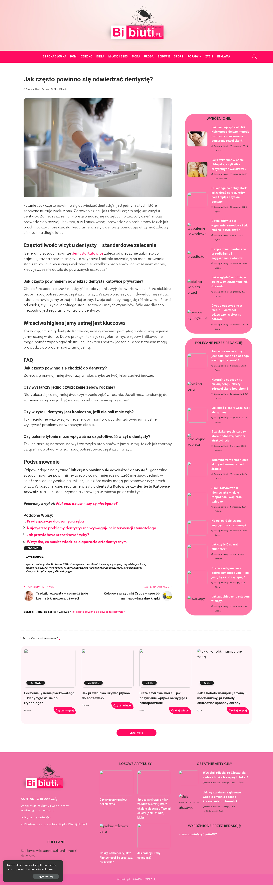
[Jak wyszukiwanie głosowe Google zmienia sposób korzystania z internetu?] (189, 801)
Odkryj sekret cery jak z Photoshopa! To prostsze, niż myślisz (116, 857)
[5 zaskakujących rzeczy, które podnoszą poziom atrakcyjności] (197, 441)
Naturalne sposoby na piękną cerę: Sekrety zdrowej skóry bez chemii (229, 384)
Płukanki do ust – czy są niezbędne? (86, 504)
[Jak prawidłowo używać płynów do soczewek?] (108, 668)
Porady (218, 450)
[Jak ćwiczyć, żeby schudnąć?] (154, 836)
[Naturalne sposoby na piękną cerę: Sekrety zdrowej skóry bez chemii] (197, 389)
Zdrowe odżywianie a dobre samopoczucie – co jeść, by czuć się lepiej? (230, 572)
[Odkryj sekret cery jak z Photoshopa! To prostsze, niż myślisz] (116, 836)
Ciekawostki (212, 811)
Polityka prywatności (36, 817)
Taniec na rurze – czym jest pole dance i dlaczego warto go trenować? (230, 356)
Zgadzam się (46, 876)
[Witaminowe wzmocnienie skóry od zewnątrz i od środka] (197, 469)
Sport (217, 211)
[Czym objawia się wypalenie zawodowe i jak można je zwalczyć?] (197, 230)
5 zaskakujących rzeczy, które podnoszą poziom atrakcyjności (228, 436)
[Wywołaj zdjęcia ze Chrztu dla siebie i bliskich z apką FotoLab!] (189, 777)
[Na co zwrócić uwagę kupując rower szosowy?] (197, 528)
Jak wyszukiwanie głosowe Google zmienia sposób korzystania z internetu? (222, 797)
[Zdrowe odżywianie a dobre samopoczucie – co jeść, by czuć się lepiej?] (197, 577)
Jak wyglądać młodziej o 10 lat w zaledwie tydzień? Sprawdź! (229, 282)
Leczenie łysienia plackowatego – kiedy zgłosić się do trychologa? (49, 698)
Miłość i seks (221, 179)
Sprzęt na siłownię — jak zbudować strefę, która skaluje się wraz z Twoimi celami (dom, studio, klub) (154, 808)
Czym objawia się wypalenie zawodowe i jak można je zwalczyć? (229, 225)
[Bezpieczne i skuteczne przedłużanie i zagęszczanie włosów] (197, 258)
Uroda (218, 151)
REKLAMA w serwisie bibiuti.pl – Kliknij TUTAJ (54, 824)
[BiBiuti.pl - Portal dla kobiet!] (136, 25)
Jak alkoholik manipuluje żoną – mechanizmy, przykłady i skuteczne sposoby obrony (222, 698)
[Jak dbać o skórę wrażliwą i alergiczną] (197, 415)
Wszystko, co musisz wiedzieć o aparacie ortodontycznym (77, 542)
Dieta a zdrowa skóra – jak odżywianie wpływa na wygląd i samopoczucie (163, 698)
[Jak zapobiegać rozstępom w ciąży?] (197, 603)
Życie (217, 240)
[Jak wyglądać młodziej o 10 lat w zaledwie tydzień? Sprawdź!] (197, 286)
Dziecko (218, 511)
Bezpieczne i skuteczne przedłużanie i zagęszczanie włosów (228, 253)
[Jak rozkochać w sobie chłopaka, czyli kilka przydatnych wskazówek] (197, 169)
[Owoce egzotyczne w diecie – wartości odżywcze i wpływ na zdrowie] (197, 317)
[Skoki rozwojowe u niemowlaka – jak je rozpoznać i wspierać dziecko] (197, 499)
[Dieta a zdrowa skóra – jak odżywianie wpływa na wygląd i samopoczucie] (165, 668)
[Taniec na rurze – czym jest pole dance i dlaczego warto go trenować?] (197, 360)
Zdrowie (63, 89)
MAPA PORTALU (144, 879)
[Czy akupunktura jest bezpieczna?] (116, 782)
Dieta (217, 329)
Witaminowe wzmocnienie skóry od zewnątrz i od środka (229, 464)
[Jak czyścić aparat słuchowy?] (197, 551)
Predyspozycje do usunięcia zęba (55, 521)
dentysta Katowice (87, 253)
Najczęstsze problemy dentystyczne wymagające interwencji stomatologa (91, 528)
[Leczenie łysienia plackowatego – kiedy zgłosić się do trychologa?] (50, 668)
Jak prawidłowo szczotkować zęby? (58, 535)
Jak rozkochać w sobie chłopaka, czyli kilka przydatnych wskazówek (228, 164)
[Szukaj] (254, 57)
